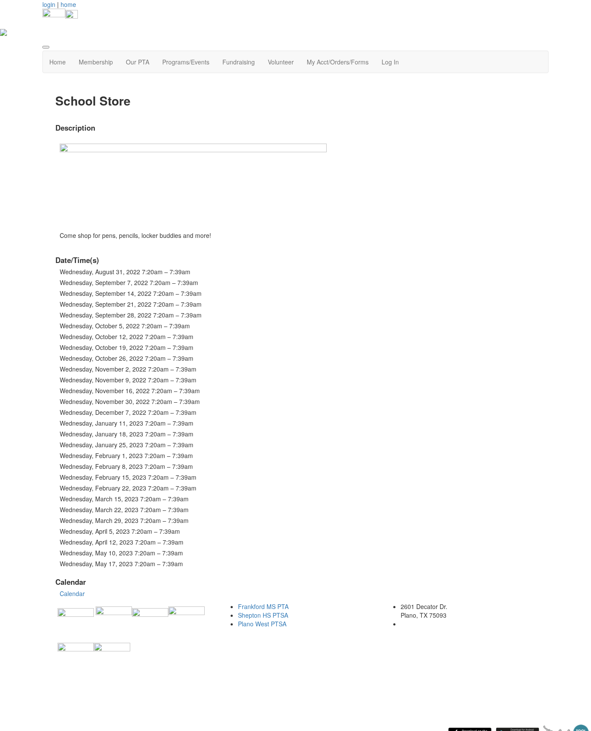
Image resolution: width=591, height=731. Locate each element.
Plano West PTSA (262, 623)
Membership (96, 62)
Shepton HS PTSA (263, 615)
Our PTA (137, 62)
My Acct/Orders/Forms (338, 62)
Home (57, 62)
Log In (390, 62)
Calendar (72, 593)
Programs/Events (185, 62)
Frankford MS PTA (263, 606)
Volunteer (281, 62)
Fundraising (238, 62)
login (48, 4)
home (68, 4)
